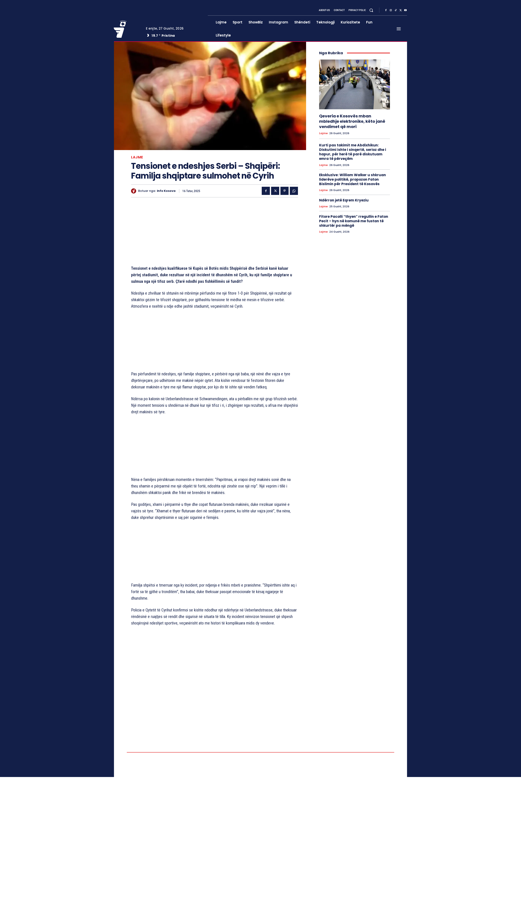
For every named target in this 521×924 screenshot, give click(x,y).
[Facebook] (385, 10)
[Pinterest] (284, 191)
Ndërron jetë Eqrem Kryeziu (344, 200)
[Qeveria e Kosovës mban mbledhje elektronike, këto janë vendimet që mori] (354, 84)
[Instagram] (390, 10)
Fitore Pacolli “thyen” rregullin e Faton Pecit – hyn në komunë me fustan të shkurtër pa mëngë (353, 221)
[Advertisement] (214, 232)
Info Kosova (166, 191)
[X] (400, 10)
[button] (371, 10)
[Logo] (127, 29)
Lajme (137, 157)
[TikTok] (395, 10)
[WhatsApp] (294, 191)
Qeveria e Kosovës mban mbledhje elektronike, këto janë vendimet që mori (352, 121)
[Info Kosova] (134, 190)
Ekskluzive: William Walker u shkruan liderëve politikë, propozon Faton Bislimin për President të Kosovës (352, 179)
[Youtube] (405, 10)
